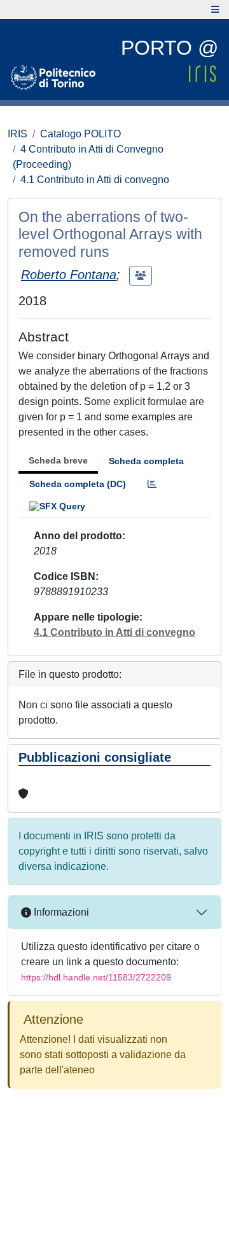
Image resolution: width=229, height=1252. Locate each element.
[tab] (152, 484)
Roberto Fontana (68, 275)
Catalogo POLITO (80, 133)
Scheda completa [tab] (146, 461)
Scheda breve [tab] (58, 460)
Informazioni (60, 912)
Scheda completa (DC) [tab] (77, 484)
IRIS (17, 133)
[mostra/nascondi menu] (215, 9)
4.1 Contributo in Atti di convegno (94, 179)
